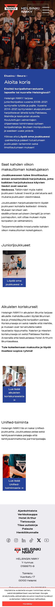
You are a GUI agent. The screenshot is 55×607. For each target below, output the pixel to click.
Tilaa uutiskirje (27, 525)
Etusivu (9, 76)
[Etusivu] (21, 8)
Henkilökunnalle (27, 532)
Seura (21, 76)
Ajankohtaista (27, 510)
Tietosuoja (27, 521)
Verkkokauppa (27, 514)
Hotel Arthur (27, 518)
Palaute (27, 528)
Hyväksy (27, 604)
